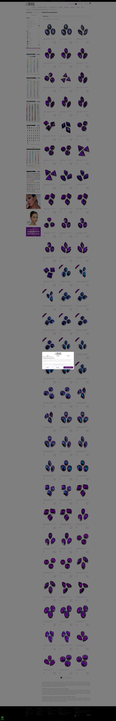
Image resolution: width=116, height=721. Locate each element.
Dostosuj (57, 367)
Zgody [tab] (48, 355)
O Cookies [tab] (68, 355)
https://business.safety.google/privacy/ (58, 364)
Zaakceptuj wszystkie (68, 367)
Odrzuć (48, 367)
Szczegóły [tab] (58, 355)
